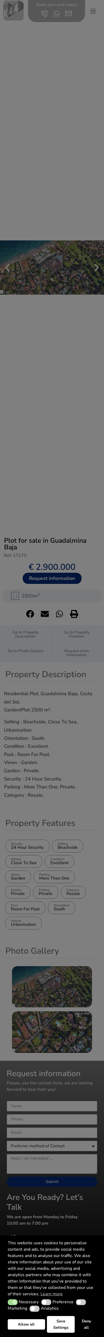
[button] (13, 1302)
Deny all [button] (86, 1324)
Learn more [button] (52, 1294)
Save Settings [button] (61, 1324)
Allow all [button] (26, 1324)
